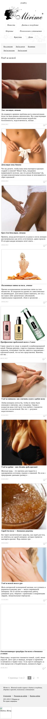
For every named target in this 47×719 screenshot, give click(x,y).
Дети (30, 37)
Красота (18, 37)
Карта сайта (35, 696)
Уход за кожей (22, 50)
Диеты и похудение (30, 25)
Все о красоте (8, 46)
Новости (11, 25)
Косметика (31, 46)
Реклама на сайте (20, 696)
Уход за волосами (9, 50)
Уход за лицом (20, 46)
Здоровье (9, 31)
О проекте (7, 696)
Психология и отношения (31, 31)
